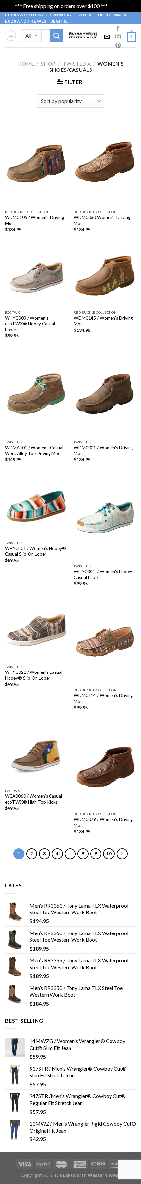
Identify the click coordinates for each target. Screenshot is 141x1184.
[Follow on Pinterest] (118, 46)
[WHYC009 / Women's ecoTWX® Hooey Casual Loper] (36, 276)
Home (25, 63)
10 (109, 853)
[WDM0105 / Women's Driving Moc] (36, 163)
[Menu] (11, 35)
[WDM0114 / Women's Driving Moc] (105, 641)
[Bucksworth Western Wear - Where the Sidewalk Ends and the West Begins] (83, 35)
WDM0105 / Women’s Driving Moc (34, 220)
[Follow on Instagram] (118, 37)
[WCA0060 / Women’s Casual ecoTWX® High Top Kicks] (36, 754)
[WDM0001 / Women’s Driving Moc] (105, 393)
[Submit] (56, 35)
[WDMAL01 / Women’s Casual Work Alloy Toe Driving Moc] (36, 393)
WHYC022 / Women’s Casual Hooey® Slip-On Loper (33, 675)
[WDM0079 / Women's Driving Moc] (105, 765)
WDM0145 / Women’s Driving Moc (103, 321)
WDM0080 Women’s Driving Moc (102, 220)
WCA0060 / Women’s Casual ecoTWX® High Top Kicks (33, 799)
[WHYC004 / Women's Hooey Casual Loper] (105, 517)
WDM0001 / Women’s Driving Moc (103, 450)
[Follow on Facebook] (118, 28)
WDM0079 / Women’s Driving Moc (103, 822)
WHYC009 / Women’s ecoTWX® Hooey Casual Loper (30, 323)
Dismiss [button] (117, 6)
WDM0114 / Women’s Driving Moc (103, 698)
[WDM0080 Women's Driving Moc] (105, 163)
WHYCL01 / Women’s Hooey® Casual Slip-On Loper (35, 551)
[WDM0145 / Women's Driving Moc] (105, 276)
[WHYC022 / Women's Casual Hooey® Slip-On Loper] (36, 630)
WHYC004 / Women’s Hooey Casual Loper (103, 574)
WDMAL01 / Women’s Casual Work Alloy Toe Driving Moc (34, 450)
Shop (48, 63)
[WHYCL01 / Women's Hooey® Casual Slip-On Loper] (36, 506)
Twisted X (77, 63)
